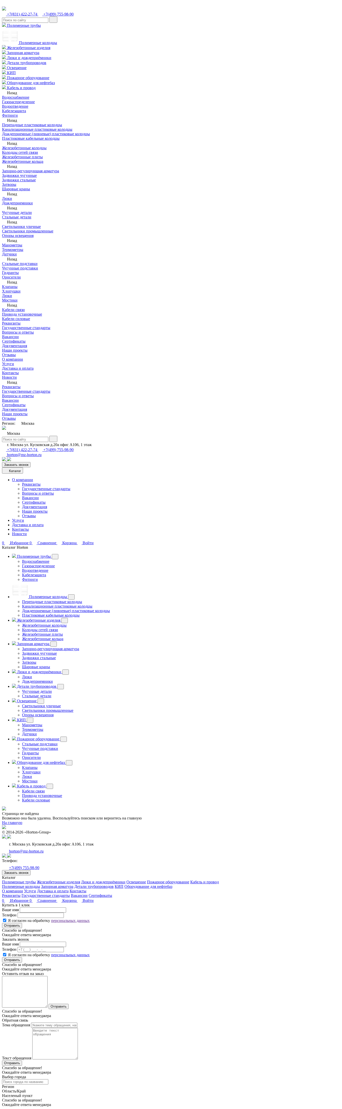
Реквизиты (11, 323)
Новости (9, 377)
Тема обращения (16, 1025)
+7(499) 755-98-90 (58, 14)
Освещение (16, 68)
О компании (12, 359)
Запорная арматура (22, 53)
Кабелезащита (14, 111)
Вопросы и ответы (18, 332)
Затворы (9, 184)
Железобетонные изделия (28, 48)
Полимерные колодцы (37, 43)
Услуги (8, 364)
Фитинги (10, 115)
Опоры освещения (18, 235)
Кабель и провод (21, 88)
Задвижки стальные (19, 180)
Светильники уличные (21, 226)
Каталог (14, 471)
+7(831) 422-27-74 (22, 14)
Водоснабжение (15, 97)
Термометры (12, 249)
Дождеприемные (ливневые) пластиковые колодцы (46, 134)
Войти (88, 900)
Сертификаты (14, 341)
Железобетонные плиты (22, 157)
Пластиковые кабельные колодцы (31, 138)
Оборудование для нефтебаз (30, 83)
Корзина (69, 900)
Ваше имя (10, 910)
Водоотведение (15, 106)
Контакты (10, 373)
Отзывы (9, 355)
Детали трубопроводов (26, 63)
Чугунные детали (17, 212)
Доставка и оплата (18, 368)
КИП (11, 73)
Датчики (9, 254)
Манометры (12, 245)
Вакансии (10, 337)
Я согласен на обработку (49, 920)
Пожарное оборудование (27, 78)
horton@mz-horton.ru (24, 455)
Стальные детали (16, 217)
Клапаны (10, 287)
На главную (12, 822)
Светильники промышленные (27, 231)
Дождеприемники (17, 203)
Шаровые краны (16, 189)
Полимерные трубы (23, 25)
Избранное (16, 900)
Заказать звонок (16, 465)
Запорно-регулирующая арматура (30, 171)
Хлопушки (11, 291)
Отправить (12, 925)
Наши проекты (15, 350)
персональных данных (70, 920)
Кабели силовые (16, 319)
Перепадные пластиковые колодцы (32, 125)
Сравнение (43, 900)
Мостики (10, 300)
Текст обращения (16, 1058)
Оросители (11, 277)
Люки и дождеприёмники (28, 58)
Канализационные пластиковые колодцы (37, 129)
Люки (7, 198)
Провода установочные (22, 314)
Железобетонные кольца (22, 161)
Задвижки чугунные (19, 175)
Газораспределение (18, 102)
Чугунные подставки (20, 268)
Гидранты (10, 272)
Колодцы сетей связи (20, 152)
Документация (14, 346)
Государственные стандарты (26, 328)
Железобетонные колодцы (24, 148)
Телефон (9, 915)
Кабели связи (13, 310)
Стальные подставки (20, 263)
